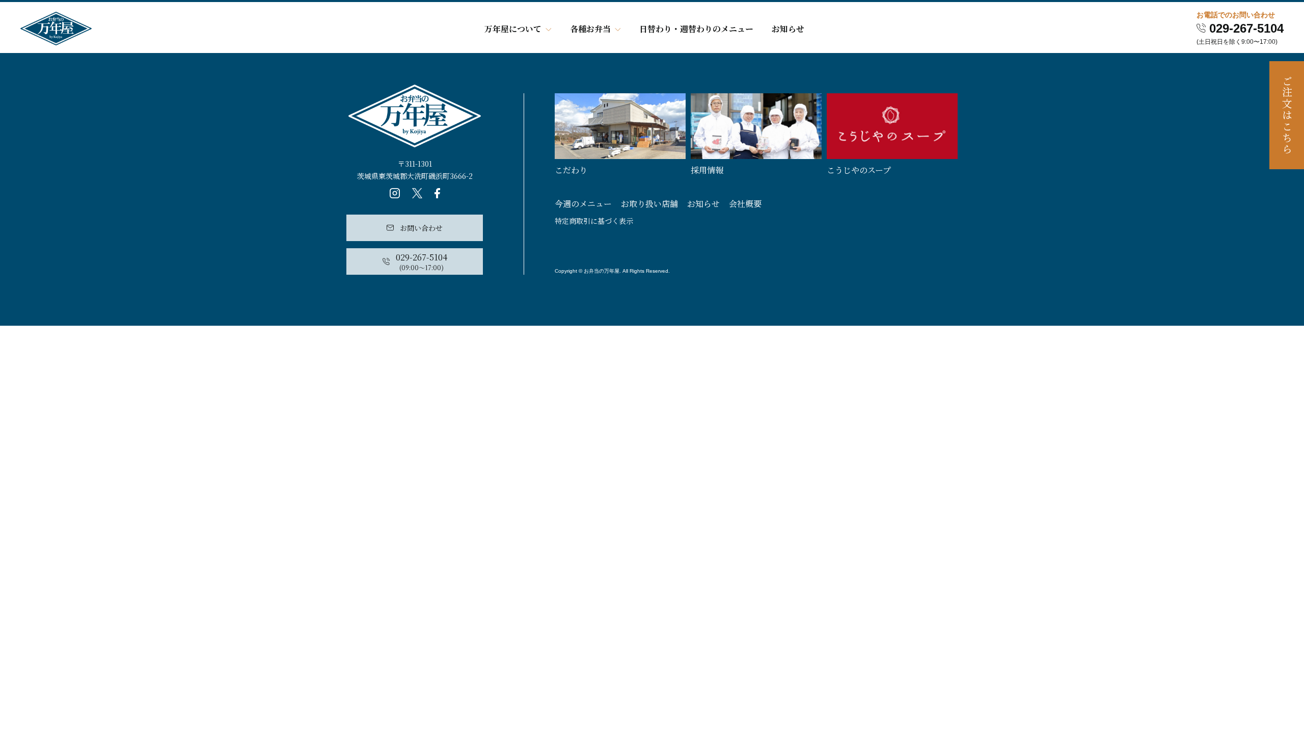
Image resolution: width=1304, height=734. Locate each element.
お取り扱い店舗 (649, 203)
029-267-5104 (1246, 28)
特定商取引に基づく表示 (594, 221)
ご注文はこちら (1287, 115)
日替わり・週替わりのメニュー (696, 29)
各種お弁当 (590, 29)
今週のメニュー (583, 203)
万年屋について (512, 29)
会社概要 (745, 203)
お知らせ (788, 29)
